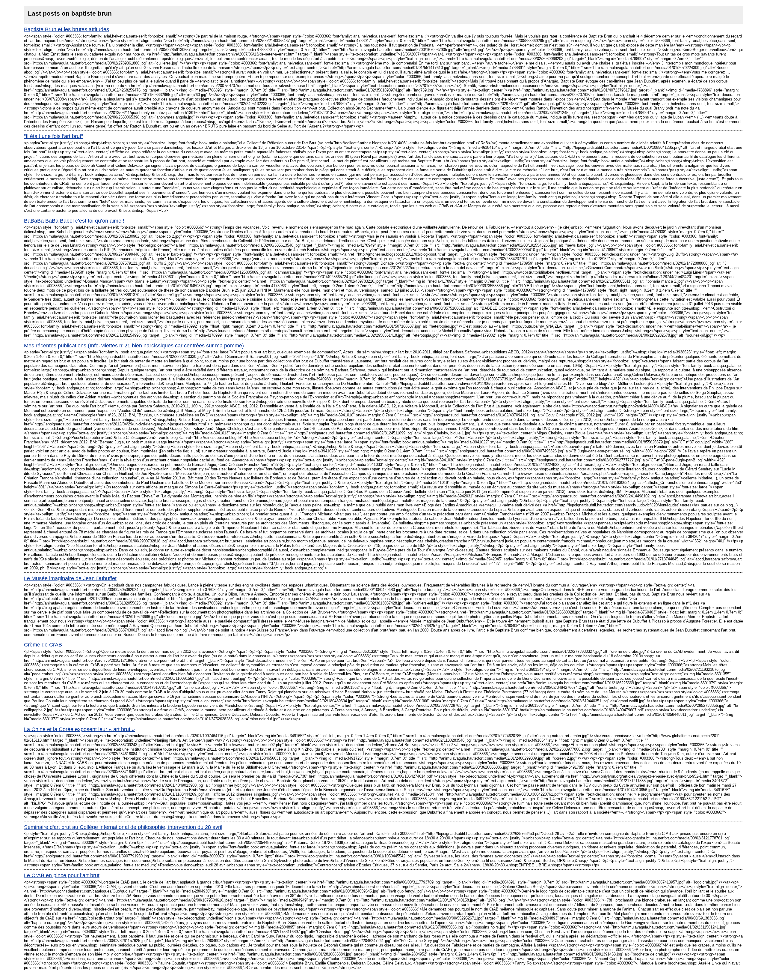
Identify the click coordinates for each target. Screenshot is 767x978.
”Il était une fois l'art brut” (53, 136)
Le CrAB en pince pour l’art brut (61, 875)
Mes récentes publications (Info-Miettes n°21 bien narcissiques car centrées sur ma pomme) (134, 346)
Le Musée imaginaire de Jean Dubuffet (70, 578)
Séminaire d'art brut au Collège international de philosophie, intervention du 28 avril (123, 827)
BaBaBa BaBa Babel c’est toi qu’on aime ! (74, 221)
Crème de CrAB (43, 645)
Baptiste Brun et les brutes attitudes (66, 29)
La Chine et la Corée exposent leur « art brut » (79, 729)
